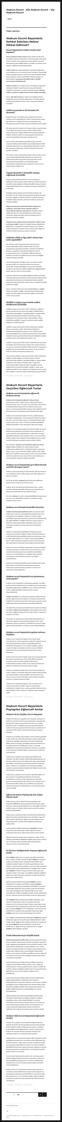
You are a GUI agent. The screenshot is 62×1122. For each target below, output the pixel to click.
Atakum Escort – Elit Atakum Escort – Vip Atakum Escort (27, 1115)
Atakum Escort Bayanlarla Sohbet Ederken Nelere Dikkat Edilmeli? (24, 42)
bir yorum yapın (28, 375)
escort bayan (9, 1115)
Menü (9, 19)
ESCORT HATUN (18, 375)
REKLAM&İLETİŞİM (12, 1105)
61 (14, 1095)
